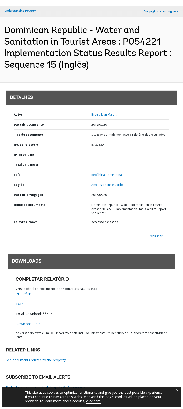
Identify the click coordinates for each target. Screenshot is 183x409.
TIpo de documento (28, 135)
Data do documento (29, 125)
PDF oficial (24, 293)
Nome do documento (30, 205)
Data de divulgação (28, 195)
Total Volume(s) (26, 165)
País (17, 175)
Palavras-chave (25, 222)
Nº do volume (24, 155)
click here (93, 401)
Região (19, 185)
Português (169, 11)
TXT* (20, 303)
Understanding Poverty (20, 11)
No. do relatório (26, 145)
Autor (18, 115)
